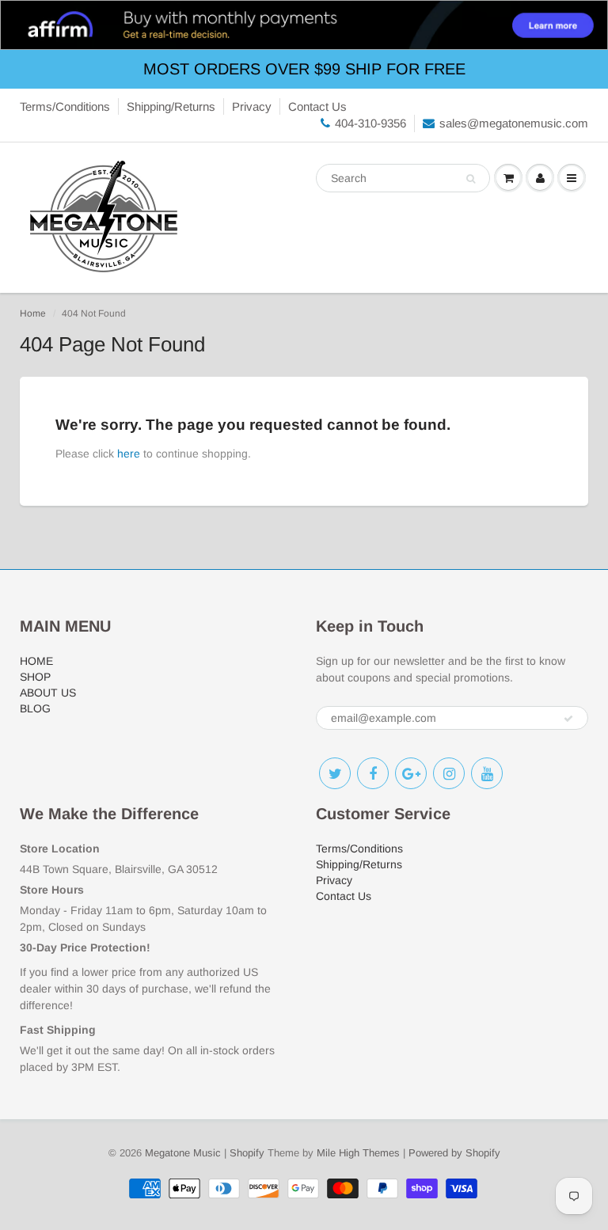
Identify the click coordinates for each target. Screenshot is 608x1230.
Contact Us (317, 106)
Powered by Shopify (454, 1153)
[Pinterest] (411, 773)
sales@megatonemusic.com (513, 123)
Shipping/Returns (171, 106)
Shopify (247, 1153)
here (128, 453)
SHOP (35, 676)
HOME (36, 661)
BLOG (35, 708)
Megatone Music (183, 1153)
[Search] (471, 179)
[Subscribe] (568, 718)
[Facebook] (373, 773)
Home (33, 313)
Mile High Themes (358, 1153)
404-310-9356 (370, 123)
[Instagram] (449, 773)
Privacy (252, 106)
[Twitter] (335, 773)
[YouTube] (487, 773)
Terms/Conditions (65, 106)
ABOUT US (48, 692)
